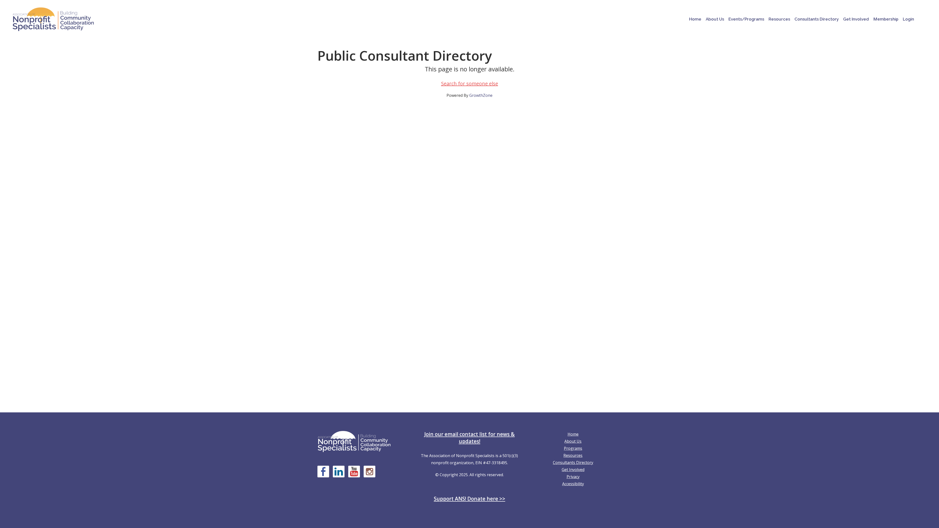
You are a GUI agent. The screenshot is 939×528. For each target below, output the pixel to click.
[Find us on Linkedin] (339, 471)
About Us (572, 441)
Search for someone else (469, 83)
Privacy (573, 476)
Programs (573, 448)
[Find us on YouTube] (354, 471)
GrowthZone (480, 95)
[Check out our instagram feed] (369, 471)
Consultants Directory (573, 462)
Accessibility (573, 483)
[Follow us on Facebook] (323, 471)
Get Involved (573, 469)
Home (573, 434)
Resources (572, 455)
